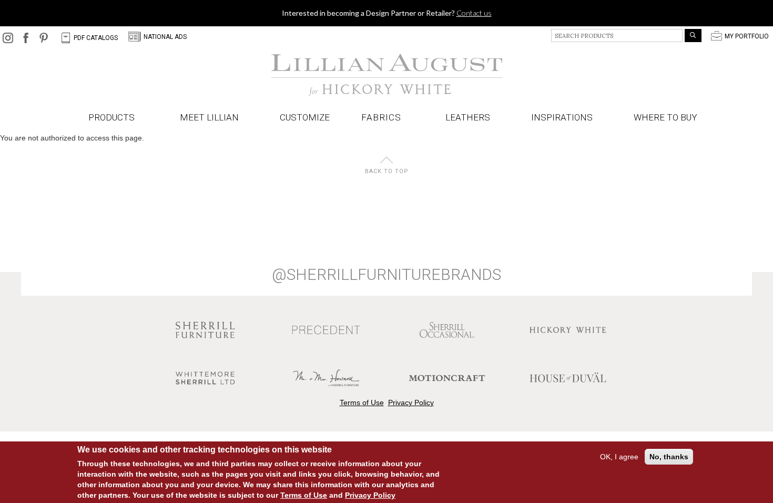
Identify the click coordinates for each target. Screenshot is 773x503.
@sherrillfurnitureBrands (386, 275)
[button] (383, 117)
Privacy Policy (411, 402)
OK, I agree (619, 456)
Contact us (474, 12)
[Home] (387, 75)
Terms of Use (362, 402)
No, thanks (668, 456)
